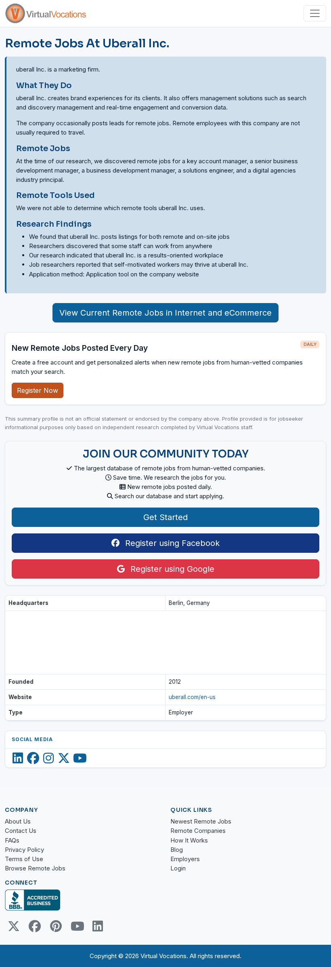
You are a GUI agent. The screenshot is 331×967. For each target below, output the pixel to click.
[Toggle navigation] (315, 13)
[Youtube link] (77, 926)
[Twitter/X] (64, 758)
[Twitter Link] (14, 926)
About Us (18, 821)
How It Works (189, 840)
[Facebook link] (35, 926)
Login (178, 868)
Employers (185, 859)
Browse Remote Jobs (35, 868)
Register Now (37, 390)
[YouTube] (80, 758)
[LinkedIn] (18, 758)
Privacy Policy (24, 849)
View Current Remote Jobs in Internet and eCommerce (165, 313)
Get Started (165, 517)
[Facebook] (33, 758)
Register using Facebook (171, 543)
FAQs (12, 840)
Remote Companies (198, 830)
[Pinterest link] (56, 926)
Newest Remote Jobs (200, 821)
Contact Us (20, 830)
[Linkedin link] (98, 926)
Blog (176, 849)
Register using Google (171, 569)
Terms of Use (24, 859)
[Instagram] (48, 758)
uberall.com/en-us (192, 697)
